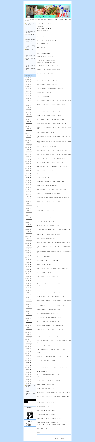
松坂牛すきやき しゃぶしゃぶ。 (30, 56)
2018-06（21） (29, 247)
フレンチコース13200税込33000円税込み (30, 24)
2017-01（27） (29, 276)
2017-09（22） (29, 262)
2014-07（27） (29, 329)
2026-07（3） (28, 79)
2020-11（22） (29, 196)
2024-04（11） (29, 124)
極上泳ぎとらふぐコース (30, 34)
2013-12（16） (29, 341)
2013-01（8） (28, 360)
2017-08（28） (29, 264)
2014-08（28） (29, 327)
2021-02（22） (29, 191)
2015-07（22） (29, 308)
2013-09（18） (29, 346)
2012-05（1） (28, 374)
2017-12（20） (29, 257)
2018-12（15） (29, 236)
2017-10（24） (29, 261)
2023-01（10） (29, 151)
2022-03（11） (29, 168)
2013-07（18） (29, 350)
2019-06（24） (29, 226)
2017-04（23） (29, 271)
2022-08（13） (29, 159)
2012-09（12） (29, 367)
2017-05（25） (29, 269)
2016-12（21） (29, 278)
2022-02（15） (29, 170)
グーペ (60, 438)
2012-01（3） (28, 381)
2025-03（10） (29, 105)
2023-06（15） (29, 142)
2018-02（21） (29, 254)
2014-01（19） (29, 339)
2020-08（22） (29, 201)
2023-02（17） (29, 149)
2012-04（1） (28, 376)
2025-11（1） (28, 91)
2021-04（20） (29, 187)
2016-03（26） (29, 294)
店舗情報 (27, 391)
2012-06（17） (29, 372)
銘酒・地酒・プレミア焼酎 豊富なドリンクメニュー (31, 72)
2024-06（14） (29, 121)
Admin (63, 438)
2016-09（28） (29, 283)
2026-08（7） (28, 77)
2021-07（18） (29, 182)
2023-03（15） (29, 147)
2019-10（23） (29, 219)
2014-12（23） (29, 320)
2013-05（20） (29, 353)
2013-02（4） (28, 358)
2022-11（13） (29, 154)
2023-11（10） (29, 133)
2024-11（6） (28, 112)
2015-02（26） (29, 316)
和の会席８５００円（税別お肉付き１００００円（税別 (30, 46)
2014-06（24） (29, 330)
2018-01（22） (29, 255)
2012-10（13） (29, 365)
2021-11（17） (29, 175)
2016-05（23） (29, 290)
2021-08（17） (29, 180)
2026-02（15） (29, 88)
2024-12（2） (28, 110)
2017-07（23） (29, 266)
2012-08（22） (29, 369)
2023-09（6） (28, 137)
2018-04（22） (29, 250)
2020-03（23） (29, 210)
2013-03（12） (29, 357)
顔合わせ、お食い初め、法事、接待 (30, 66)
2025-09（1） (28, 95)
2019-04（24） (29, 229)
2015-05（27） (29, 311)
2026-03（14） (29, 86)
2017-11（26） (29, 259)
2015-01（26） (29, 318)
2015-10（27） (29, 302)
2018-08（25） (29, 243)
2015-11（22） (29, 301)
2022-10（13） (29, 156)
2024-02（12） (29, 128)
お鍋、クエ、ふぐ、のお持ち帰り (30, 62)
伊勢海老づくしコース (29, 49)
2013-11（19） (29, 343)
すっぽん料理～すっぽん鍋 (30, 39)
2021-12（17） (29, 173)
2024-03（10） (29, 126)
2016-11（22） (29, 280)
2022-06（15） (29, 163)
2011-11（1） (28, 383)
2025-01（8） (28, 109)
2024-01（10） (29, 130)
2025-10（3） (28, 93)
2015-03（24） (29, 315)
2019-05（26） (29, 227)
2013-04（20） (29, 355)
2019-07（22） (29, 224)
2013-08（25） (29, 348)
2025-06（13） (29, 100)
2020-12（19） (29, 194)
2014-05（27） (29, 332)
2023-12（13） (29, 131)
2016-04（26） (29, 292)
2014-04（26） (29, 334)
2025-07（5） (28, 98)
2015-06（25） (29, 309)
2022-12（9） (28, 152)
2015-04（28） (29, 313)
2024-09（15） (29, 116)
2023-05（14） (29, 144)
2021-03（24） (29, 189)
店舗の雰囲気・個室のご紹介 (30, 69)
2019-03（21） (29, 231)
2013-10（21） (29, 344)
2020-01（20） (29, 213)
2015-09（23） (29, 304)
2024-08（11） (29, 117)
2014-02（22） (29, 337)
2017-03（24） (29, 273)
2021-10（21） (29, 177)
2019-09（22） (29, 220)
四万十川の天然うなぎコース (30, 42)
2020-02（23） (29, 212)
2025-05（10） (29, 102)
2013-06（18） (29, 351)
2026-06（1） (28, 81)
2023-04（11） (29, 145)
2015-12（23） (29, 299)
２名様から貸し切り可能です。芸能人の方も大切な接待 (30, 28)
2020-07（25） (29, 203)
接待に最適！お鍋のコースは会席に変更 (30, 32)
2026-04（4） (28, 84)
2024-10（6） (28, 114)
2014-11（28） (29, 322)
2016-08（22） (29, 285)
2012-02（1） (28, 379)
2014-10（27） (29, 323)
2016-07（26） (29, 287)
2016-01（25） (29, 297)
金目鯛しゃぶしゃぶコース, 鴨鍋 (31, 59)
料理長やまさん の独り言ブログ (30, 394)
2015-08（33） (29, 306)
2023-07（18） (29, 140)
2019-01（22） (29, 234)
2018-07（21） (29, 245)
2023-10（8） (28, 135)
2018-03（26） (29, 252)
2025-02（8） (28, 107)
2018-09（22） (29, 241)
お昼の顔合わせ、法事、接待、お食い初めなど (30, 386)
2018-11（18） (29, 238)
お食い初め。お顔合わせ (44, 28)
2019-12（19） (29, 215)
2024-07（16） (29, 119)
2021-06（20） (29, 184)
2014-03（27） (29, 336)
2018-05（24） (29, 248)
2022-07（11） (29, 161)
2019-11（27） (29, 217)
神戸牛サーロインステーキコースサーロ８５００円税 (30, 52)
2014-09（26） (29, 325)
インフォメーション (29, 75)
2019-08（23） (29, 222)
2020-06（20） (29, 205)
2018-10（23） (29, 240)
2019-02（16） (29, 233)
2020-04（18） (29, 208)
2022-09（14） (29, 158)
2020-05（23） (29, 206)
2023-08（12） (29, 138)
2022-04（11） (29, 166)
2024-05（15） (29, 123)
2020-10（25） (29, 198)
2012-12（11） (29, 362)
